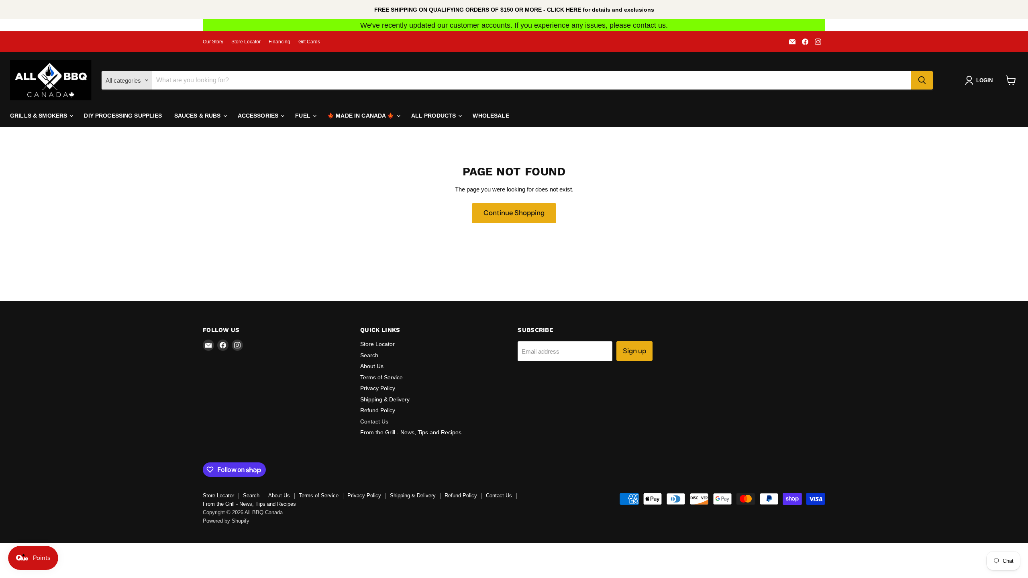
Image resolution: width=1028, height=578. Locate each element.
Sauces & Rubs (198, 115)
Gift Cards (309, 42)
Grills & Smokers (39, 115)
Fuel (303, 115)
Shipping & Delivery (385, 399)
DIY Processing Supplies (123, 115)
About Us (371, 366)
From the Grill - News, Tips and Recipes (410, 432)
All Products (434, 115)
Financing (279, 42)
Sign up (634, 351)
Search (369, 355)
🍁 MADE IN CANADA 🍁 (361, 115)
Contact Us (374, 421)
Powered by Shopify (226, 521)
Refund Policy (377, 410)
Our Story (213, 42)
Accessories (259, 115)
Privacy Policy (377, 388)
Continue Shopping (514, 213)
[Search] (922, 80)
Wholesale (491, 115)
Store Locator (246, 42)
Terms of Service (381, 377)
